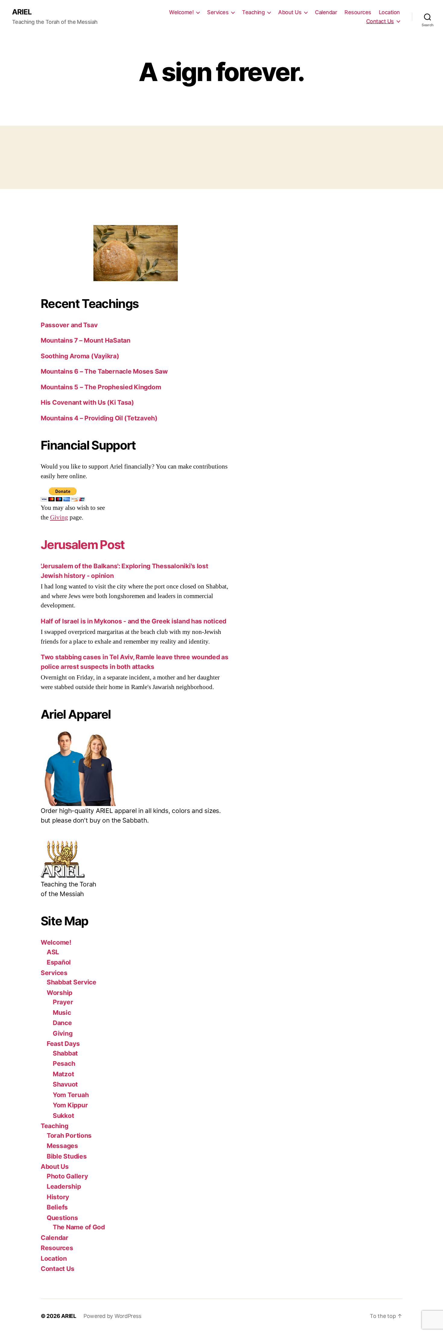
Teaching (253, 12)
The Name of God (79, 1227)
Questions (62, 1218)
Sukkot (63, 1115)
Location (389, 12)
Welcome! (181, 12)
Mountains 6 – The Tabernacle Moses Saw (104, 371)
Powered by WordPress (112, 1316)
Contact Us (380, 21)
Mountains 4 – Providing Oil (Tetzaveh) (99, 418)
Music (62, 1012)
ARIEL (22, 12)
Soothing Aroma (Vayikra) (80, 356)
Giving (59, 517)
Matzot (63, 1074)
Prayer (63, 1002)
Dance (62, 1023)
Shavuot (65, 1084)
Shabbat (65, 1053)
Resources (357, 12)
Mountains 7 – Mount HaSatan (85, 340)
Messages (62, 1146)
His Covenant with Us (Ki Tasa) (87, 402)
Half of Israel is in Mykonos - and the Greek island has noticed (133, 621)
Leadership (64, 1186)
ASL (53, 952)
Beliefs (57, 1207)
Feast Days (63, 1043)
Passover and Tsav (69, 325)
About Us (289, 12)
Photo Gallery (67, 1176)
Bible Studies (67, 1156)
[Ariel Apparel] (136, 768)
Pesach (64, 1063)
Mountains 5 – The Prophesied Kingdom (101, 387)
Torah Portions (69, 1135)
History (58, 1197)
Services (217, 12)
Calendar (326, 12)
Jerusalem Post (83, 544)
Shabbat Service (71, 982)
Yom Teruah (71, 1095)
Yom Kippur (70, 1105)
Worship (59, 992)
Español (59, 962)
